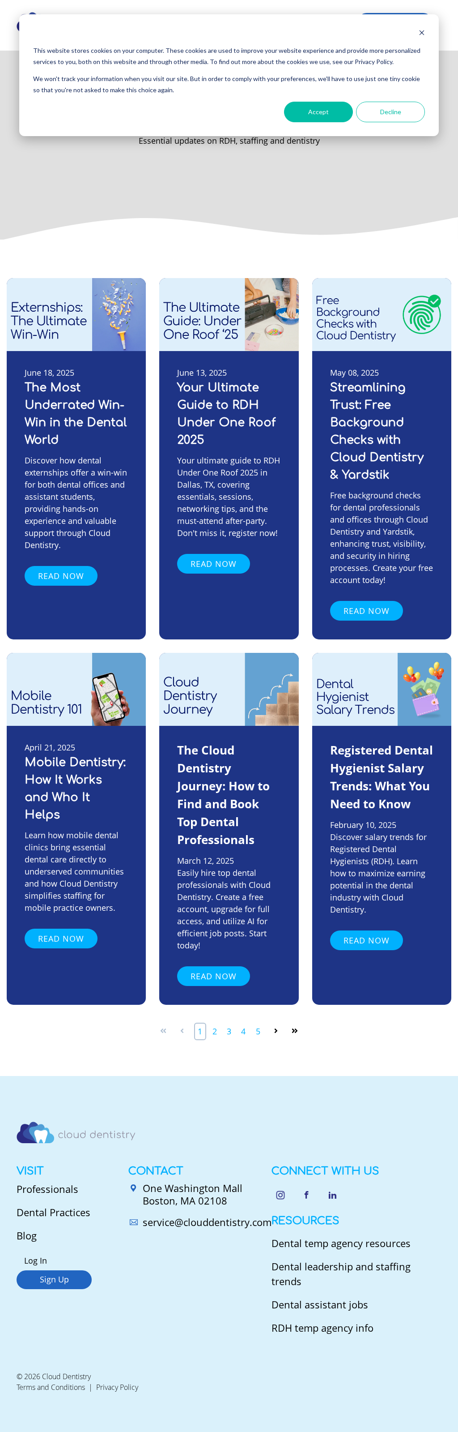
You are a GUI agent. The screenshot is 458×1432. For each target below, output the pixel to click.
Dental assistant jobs (319, 1304)
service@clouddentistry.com (207, 1222)
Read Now (61, 575)
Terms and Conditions (51, 1387)
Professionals (47, 1189)
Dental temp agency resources (341, 1243)
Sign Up (54, 1279)
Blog (27, 1235)
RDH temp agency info (322, 1327)
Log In (35, 1260)
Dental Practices (53, 1212)
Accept (318, 112)
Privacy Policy (117, 1387)
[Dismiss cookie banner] (422, 33)
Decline (390, 112)
